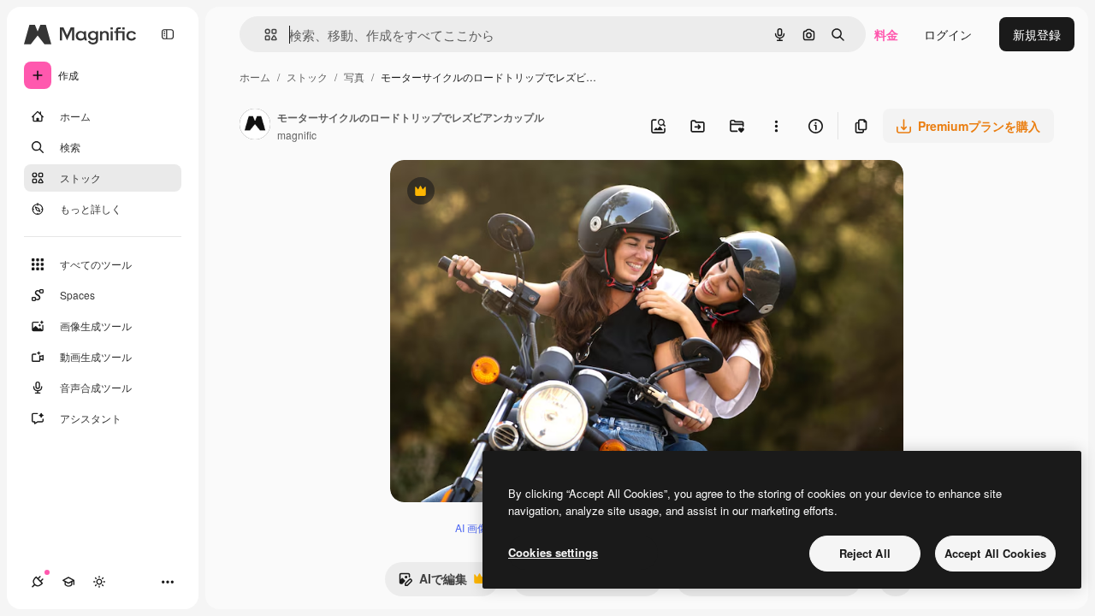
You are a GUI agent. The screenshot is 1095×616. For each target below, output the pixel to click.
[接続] (37, 581)
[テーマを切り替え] (99, 581)
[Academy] (68, 581)
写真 (354, 76)
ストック (307, 76)
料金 (886, 34)
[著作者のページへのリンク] (255, 126)
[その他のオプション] (776, 126)
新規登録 (1037, 34)
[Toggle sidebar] (167, 34)
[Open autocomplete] (263, 34)
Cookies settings (553, 552)
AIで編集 (432, 582)
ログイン (948, 34)
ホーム (255, 76)
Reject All (865, 553)
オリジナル (508, 193)
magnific (297, 134)
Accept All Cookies (995, 553)
